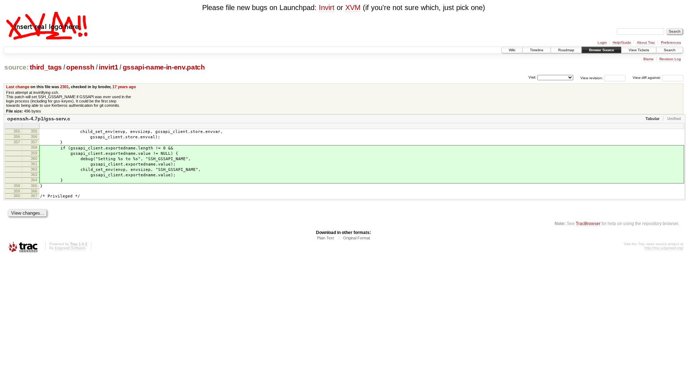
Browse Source (601, 50)
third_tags (46, 67)
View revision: (591, 78)
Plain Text (325, 238)
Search (670, 50)
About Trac (646, 42)
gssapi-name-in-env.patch (164, 67)
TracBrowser (588, 223)
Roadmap (566, 50)
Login (602, 42)
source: (16, 67)
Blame (648, 59)
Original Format (356, 238)
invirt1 (108, 67)
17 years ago (124, 87)
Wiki (512, 50)
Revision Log (670, 59)
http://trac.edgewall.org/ (663, 248)
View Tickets (639, 50)
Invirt (327, 7)
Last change (17, 87)
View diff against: (647, 78)
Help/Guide (622, 42)
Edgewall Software (70, 248)
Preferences (671, 42)
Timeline (537, 50)
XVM (353, 7)
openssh (80, 67)
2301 (64, 87)
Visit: (532, 77)
